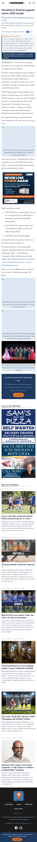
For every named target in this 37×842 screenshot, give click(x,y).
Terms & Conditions (21, 832)
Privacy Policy (8, 832)
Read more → (23, 50)
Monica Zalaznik (6, 639)
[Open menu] (3, 3)
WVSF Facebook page (10, 265)
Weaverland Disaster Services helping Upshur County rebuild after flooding (17, 667)
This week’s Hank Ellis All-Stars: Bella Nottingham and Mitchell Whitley (18, 717)
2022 (3, 123)
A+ (31, 32)
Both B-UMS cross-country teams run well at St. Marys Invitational (18, 616)
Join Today (17, 839)
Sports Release (6, 537)
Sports (19, 804)
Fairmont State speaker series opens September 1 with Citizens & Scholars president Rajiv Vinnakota (18, 767)
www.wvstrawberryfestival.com (13, 262)
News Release (6, 738)
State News (18, 809)
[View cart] (30, 3)
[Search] (34, 3)
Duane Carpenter (7, 489)
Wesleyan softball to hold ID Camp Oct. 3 (18, 565)
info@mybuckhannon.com (23, 823)
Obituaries (28, 804)
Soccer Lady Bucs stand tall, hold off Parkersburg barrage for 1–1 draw (17, 517)
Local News (9, 804)
